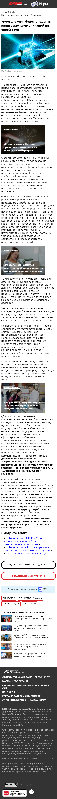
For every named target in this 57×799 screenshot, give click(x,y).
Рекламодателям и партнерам (21, 696)
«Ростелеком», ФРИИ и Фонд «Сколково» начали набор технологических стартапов (23, 541)
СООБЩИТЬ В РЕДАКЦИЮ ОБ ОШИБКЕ (24, 700)
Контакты (8, 692)
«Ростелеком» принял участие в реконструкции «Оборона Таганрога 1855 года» (33, 618)
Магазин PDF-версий (15, 681)
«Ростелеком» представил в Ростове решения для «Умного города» (31, 654)
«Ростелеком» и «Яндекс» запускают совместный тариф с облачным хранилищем (30, 646)
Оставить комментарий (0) (29, 576)
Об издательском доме (17, 677)
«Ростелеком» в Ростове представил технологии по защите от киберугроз (28, 549)
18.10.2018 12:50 (8, 12)
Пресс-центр (42, 677)
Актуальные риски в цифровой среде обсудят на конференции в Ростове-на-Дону (32, 628)
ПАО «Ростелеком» (11, 71)
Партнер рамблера (27, 785)
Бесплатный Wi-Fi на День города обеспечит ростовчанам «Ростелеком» (31, 636)
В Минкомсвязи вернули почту (26, 553)
